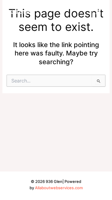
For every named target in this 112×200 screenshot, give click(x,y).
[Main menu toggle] (98, 12)
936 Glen (19, 11)
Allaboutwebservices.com (59, 188)
